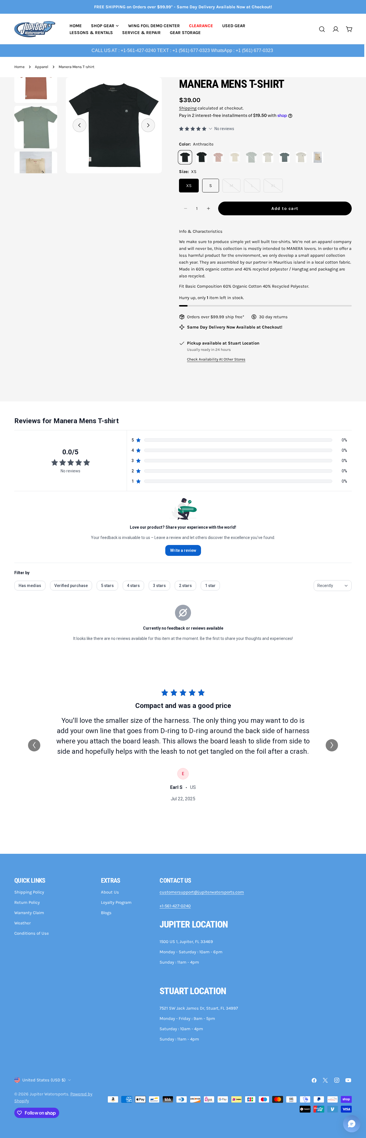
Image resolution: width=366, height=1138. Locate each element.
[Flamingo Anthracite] (202, 157)
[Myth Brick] (218, 157)
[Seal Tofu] (268, 157)
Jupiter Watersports (49, 1094)
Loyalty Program (116, 902)
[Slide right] (148, 125)
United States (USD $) (43, 1080)
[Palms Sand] (235, 157)
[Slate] (285, 157)
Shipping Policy (29, 892)
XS (189, 185)
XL (277, 187)
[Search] (322, 29)
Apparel (41, 67)
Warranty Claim (29, 912)
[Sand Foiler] (318, 157)
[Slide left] (79, 125)
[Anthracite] (185, 157)
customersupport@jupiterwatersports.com (202, 892)
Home (19, 67)
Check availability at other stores (216, 359)
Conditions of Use (31, 933)
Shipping (187, 108)
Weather (22, 923)
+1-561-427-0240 (175, 905)
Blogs (106, 912)
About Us (110, 892)
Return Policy (27, 902)
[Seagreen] (251, 157)
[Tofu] (301, 157)
